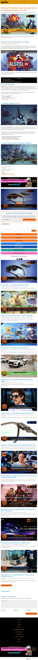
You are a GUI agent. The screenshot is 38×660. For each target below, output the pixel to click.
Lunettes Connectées (21, 446)
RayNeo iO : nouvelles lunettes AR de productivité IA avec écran (18, 445)
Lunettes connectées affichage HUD (30, 446)
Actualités (17, 12)
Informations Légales (19, 631)
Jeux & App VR (25, 12)
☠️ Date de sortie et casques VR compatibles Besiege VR (12, 81)
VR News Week (32, 479)
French (29, 659)
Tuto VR (31, 317)
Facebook (19, 619)
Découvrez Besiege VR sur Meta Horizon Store (9, 43)
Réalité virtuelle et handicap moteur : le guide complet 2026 (17, 315)
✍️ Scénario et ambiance (6, 79)
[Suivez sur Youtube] (17, 259)
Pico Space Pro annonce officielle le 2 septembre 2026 (15, 543)
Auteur (19, 641)
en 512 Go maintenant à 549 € (9, 174)
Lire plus (19, 203)
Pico (26, 479)
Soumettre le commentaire (31, 613)
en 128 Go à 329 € (8, 173)
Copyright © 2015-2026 (19, 636)
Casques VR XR (24, 286)
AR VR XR (21, 12)
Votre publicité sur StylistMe (19, 629)
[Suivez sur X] (21, 259)
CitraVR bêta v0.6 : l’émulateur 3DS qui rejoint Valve (15, 347)
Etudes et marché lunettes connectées (24, 578)
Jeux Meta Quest (32, 12)
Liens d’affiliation (19, 634)
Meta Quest (23, 479)
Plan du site (19, 626)
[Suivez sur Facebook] (19, 259)
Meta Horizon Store (11, 169)
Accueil (19, 639)
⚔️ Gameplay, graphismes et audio (8, 80)
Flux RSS (19, 624)
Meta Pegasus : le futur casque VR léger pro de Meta (15, 285)
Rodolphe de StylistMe (6, 12)
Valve (28, 479)
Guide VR (23, 317)
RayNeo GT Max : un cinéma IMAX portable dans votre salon (17, 413)
